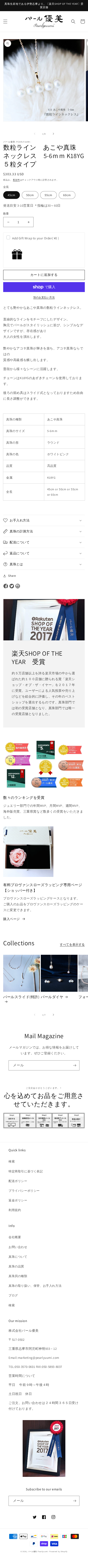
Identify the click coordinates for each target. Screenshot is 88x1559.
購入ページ (11, 919)
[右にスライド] (53, 133)
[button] (5, 21)
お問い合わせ (18, 1247)
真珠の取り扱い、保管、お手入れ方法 (35, 1286)
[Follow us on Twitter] (11, 586)
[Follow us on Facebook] (5, 586)
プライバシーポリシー (24, 1191)
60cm (67, 195)
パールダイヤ (52, 997)
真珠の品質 (16, 1266)
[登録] (74, 1065)
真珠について (18, 1257)
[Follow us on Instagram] (17, 586)
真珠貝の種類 (18, 1276)
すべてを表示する (72, 944)
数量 (6, 213)
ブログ (13, 1295)
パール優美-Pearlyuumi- (38, 1551)
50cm (30, 195)
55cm (48, 195)
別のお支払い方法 (44, 297)
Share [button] (12, 576)
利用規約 (15, 1210)
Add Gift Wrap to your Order (35, 238)
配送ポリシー (18, 1181)
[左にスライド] (34, 133)
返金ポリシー (18, 1200)
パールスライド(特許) (21, 997)
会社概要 (15, 1237)
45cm (11, 195)
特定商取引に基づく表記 (26, 1171)
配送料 (16, 179)
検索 (12, 1161)
